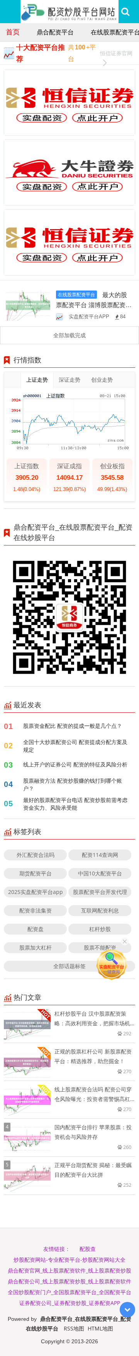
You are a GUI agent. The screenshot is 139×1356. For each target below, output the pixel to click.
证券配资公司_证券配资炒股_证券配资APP (69, 1303)
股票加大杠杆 (35, 947)
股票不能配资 (100, 947)
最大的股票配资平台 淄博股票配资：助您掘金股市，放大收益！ (94, 305)
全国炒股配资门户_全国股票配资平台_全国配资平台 (69, 1292)
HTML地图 (100, 1328)
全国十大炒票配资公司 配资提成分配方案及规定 (75, 745)
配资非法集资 (35, 910)
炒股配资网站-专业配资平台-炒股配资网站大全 (69, 1259)
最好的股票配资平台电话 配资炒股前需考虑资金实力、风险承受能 (75, 803)
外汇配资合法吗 (35, 854)
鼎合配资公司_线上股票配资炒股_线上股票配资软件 (69, 1281)
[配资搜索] (125, 11)
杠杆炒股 (100, 929)
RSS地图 (74, 1328)
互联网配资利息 (100, 910)
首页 (13, 31)
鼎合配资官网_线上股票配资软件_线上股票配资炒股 (69, 1270)
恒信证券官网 (116, 53)
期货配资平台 (35, 873)
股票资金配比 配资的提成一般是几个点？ (72, 725)
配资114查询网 (100, 854)
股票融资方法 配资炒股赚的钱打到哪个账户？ (72, 784)
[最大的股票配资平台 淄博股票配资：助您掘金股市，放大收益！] (28, 304)
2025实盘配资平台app (35, 892)
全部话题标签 (69, 966)
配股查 (88, 1248)
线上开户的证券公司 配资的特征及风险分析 (75, 764)
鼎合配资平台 (55, 32)
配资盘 (35, 929)
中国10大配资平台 (100, 873)
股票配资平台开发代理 (100, 892)
